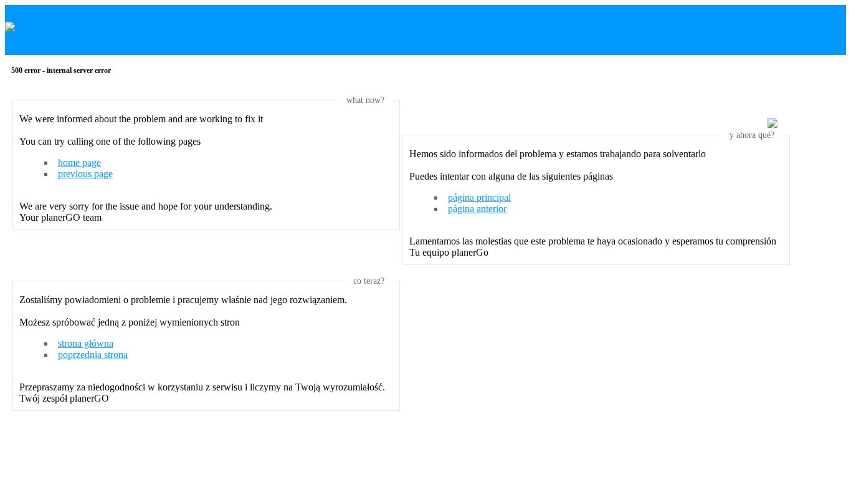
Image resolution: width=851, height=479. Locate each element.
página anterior (477, 208)
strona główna (85, 343)
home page (79, 162)
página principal (479, 197)
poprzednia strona (93, 354)
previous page (85, 173)
